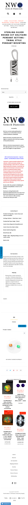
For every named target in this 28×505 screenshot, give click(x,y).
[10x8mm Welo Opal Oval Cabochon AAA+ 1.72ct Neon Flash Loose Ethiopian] (7, 419)
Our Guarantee (14, 460)
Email (20, 370)
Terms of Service (14, 473)
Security (14, 467)
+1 (17, 370)
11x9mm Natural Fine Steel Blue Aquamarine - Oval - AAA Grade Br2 (20, 436)
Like (7, 370)
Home (6, 21)
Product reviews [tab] (7, 329)
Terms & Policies (14, 470)
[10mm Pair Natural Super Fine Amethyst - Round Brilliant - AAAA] (20, 385)
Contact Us (6, 503)
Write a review (22, 326)
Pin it (13, 370)
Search (14, 454)
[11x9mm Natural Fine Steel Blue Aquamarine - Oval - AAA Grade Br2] (20, 420)
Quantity (11, 97)
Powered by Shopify (20, 493)
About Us (14, 457)
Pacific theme (6, 493)
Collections (13, 21)
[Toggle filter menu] (24, 333)
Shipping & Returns (14, 463)
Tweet (10, 370)
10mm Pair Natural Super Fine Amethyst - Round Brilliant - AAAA (20, 397)
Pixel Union (13, 493)
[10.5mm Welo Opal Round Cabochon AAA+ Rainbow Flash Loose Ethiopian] (7, 388)
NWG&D (14, 46)
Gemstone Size (4, 88)
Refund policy (14, 476)
